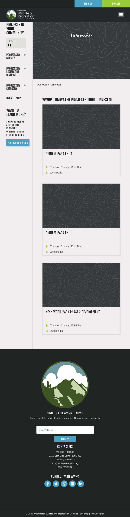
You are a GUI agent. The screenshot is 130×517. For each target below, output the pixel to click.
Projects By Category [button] (13, 87)
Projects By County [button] (13, 56)
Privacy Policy (97, 513)
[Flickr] (72, 483)
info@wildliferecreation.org (65, 463)
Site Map (84, 513)
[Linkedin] (80, 483)
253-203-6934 (65, 467)
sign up (65, 438)
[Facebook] (47, 483)
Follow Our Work (18, 142)
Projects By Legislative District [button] (13, 72)
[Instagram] (64, 483)
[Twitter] (56, 483)
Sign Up (88, 3)
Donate (116, 3)
